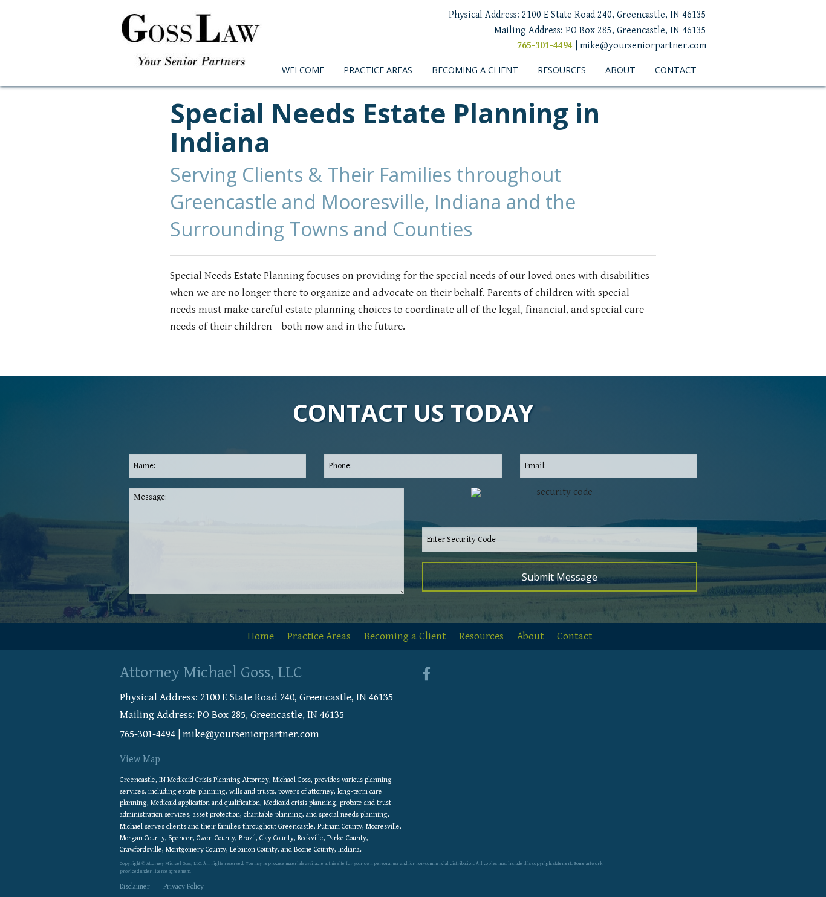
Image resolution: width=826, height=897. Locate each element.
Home (260, 636)
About (620, 70)
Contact (676, 70)
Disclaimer (135, 886)
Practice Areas (377, 70)
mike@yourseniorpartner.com (643, 45)
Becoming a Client (475, 70)
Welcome (303, 70)
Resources (562, 70)
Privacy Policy (183, 886)
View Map (140, 759)
